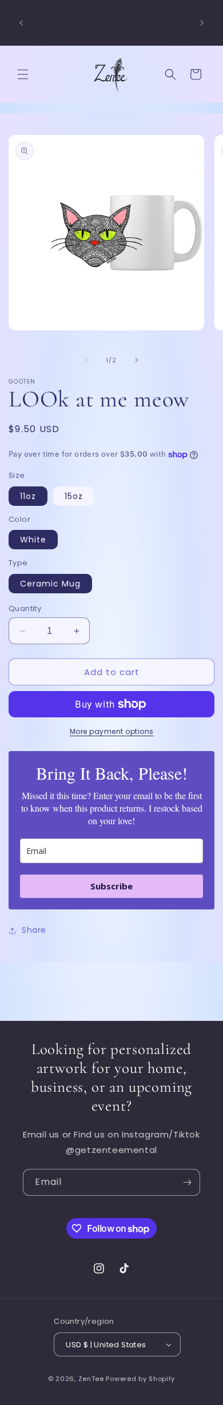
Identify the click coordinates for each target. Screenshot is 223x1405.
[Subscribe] (187, 1182)
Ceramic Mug (50, 583)
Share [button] (34, 930)
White (33, 539)
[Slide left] (86, 360)
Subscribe (111, 886)
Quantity (25, 608)
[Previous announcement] (21, 22)
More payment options (112, 731)
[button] (22, 74)
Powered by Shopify (140, 1378)
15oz (74, 496)
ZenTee (91, 1378)
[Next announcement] (201, 22)
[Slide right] (136, 360)
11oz (28, 496)
